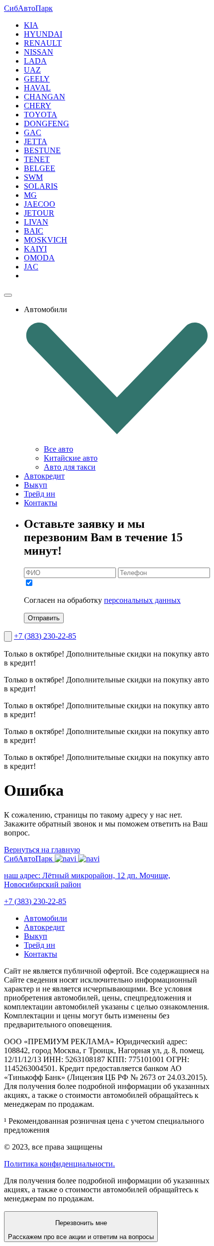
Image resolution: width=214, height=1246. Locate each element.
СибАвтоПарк (28, 8)
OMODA (39, 257)
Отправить (44, 618)
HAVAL (37, 87)
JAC (31, 266)
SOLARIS (41, 186)
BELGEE (39, 168)
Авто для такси (70, 467)
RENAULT (43, 43)
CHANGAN (44, 96)
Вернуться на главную (42, 849)
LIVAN (36, 222)
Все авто (58, 449)
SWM (33, 177)
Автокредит (44, 476)
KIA (31, 25)
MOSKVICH (45, 240)
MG (30, 195)
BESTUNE (42, 150)
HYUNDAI (43, 34)
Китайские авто (71, 458)
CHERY (37, 105)
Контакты (40, 502)
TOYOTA (40, 114)
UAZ (32, 70)
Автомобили (45, 918)
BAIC (33, 231)
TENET (37, 159)
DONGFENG (46, 123)
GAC (32, 132)
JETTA (35, 141)
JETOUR (39, 213)
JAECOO (39, 204)
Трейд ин (39, 494)
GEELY (37, 79)
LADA (35, 61)
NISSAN (38, 52)
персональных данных (142, 600)
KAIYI (35, 249)
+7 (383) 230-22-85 (45, 636)
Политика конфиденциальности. (59, 1164)
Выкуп (35, 485)
